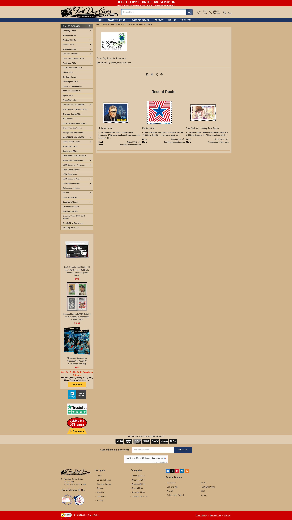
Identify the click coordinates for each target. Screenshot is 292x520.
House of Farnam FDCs (72, 86)
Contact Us (186, 20)
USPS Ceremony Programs (74, 165)
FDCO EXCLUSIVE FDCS (72, 68)
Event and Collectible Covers (74, 156)
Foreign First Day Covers (73, 133)
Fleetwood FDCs (69, 63)
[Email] (152, 74)
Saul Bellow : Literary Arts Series (202, 128)
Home (100, 20)
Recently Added (69, 31)
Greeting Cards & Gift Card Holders (74, 217)
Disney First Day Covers (72, 128)
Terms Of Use (215, 515)
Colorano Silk (172, 487)
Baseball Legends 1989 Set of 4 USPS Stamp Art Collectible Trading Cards (77, 317)
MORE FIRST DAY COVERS (73, 137)
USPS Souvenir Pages (72, 179)
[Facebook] (147, 74)
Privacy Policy (201, 515)
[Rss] (187, 471)
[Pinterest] (161, 74)
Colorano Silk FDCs (70, 54)
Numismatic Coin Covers (73, 160)
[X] (157, 74)
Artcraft (170, 491)
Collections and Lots (71, 188)
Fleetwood (171, 483)
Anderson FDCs (69, 35)
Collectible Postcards (71, 183)
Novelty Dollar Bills (70, 211)
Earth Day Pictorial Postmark (111, 58)
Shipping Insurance (71, 228)
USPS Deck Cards (70, 174)
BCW (203, 491)
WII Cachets (68, 119)
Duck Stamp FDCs (70, 151)
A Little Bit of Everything (72, 223)
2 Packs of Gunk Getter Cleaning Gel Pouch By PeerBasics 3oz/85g (77, 361)
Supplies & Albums (70, 202)
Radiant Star (148, 128)
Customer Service (140, 20)
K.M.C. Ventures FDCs (72, 91)
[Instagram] (182, 471)
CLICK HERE (77, 385)
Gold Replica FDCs (70, 82)
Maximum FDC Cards (71, 142)
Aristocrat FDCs (69, 40)
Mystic (203, 483)
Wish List (172, 20)
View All (204, 495)
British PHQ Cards (70, 146)
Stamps (66, 193)
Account (159, 20)
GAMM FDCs (68, 72)
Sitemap (100, 500)
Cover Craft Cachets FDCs (73, 58)
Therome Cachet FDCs (72, 114)
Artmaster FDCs (69, 49)
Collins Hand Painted (175, 495)
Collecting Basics (116, 20)
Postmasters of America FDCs (75, 109)
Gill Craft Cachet (69, 77)
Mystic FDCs (68, 96)
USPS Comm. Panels (71, 170)
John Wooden (105, 128)
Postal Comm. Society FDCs (74, 105)
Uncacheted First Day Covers (74, 123)
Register (217, 13)
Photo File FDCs (69, 100)
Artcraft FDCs (68, 45)
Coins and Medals (70, 197)
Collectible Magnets (71, 207)
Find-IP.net (163, 462)
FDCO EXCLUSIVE (208, 487)
